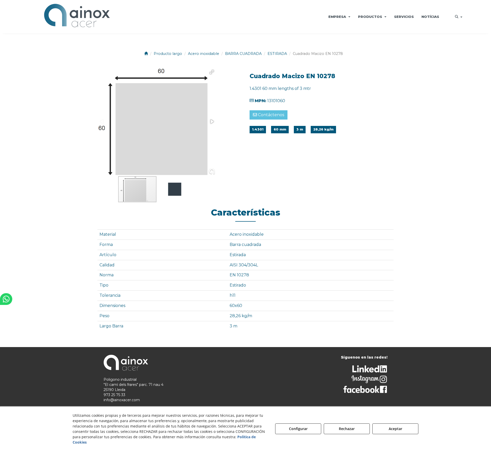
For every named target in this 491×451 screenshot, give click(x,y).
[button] (77, 17)
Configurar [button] (298, 428)
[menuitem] (339, 16)
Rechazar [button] (347, 428)
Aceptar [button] (395, 428)
